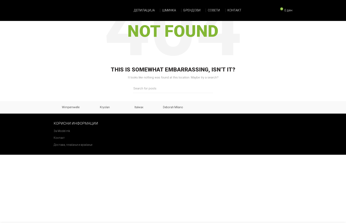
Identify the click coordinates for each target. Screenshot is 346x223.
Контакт (59, 137)
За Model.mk (62, 131)
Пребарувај (208, 88)
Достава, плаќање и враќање (73, 144)
